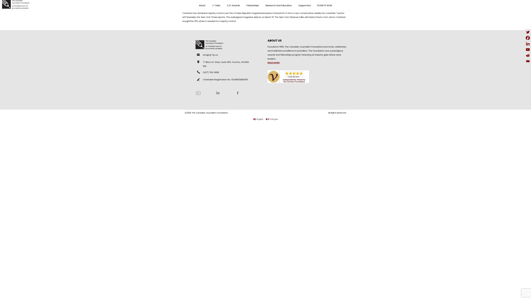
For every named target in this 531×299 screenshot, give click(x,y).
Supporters (305, 5)
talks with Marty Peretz (300, 17)
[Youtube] (528, 49)
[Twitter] (528, 32)
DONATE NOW (324, 5)
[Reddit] (528, 55)
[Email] (528, 61)
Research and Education (279, 5)
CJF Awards (233, 5)
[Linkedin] (528, 44)
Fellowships (252, 5)
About (202, 5)
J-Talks (216, 5)
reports (213, 17)
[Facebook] (528, 38)
